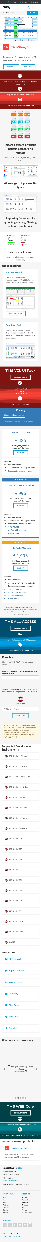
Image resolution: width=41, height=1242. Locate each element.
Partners (6, 1205)
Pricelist (25, 1197)
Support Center (27, 1212)
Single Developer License (14, 415)
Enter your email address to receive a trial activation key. (19, 672)
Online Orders (26, 1200)
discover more (15, 313)
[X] (10, 1225)
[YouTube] (25, 1225)
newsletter (13, 2)
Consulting (6, 1207)
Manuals (25, 1205)
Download (20, 716)
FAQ (23, 1207)
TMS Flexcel (20, 277)
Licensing (25, 1202)
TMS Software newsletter (11, 1236)
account (35, 2)
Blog (4, 1197)
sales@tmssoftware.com (11, 1180)
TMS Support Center (27, 468)
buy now (20, 453)
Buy (32, 12)
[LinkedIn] (20, 1225)
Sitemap (6, 1210)
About (5, 1202)
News (5, 1200)
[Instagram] (30, 1225)
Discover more (14, 533)
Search (28, 7)
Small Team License (12, 421)
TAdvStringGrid (8, 13)
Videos (24, 1210)
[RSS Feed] (5, 1225)
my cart (24, 2)
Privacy (5, 1212)
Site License (28, 421)
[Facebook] (15, 1225)
